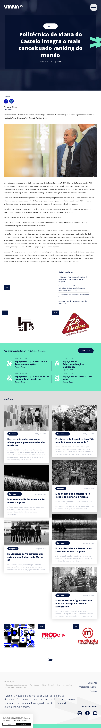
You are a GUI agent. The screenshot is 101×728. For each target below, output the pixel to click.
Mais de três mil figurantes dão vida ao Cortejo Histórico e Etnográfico (73, 603)
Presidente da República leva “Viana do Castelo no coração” (74, 441)
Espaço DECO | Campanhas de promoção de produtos (32, 378)
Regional (50, 26)
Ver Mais (86, 350)
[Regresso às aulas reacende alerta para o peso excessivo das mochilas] (26, 429)
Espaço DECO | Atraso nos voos (77, 378)
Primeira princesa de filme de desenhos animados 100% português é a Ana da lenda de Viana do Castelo (72, 288)
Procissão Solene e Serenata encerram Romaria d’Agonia (73, 550)
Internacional (14, 494)
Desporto (13, 549)
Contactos (92, 682)
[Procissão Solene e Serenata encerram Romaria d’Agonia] (74, 539)
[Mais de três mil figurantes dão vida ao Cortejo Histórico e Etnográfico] (74, 591)
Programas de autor (88, 687)
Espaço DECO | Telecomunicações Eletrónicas (73, 364)
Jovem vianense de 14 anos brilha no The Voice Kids (73, 302)
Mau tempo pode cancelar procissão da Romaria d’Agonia (73, 495)
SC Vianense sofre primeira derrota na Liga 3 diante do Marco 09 (25, 557)
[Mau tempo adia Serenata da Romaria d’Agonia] (26, 490)
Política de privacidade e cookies (15, 685)
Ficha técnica (34, 685)
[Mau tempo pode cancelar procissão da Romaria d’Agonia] (74, 484)
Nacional (12, 434)
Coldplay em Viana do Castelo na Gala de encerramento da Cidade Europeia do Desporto (73, 279)
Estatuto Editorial (48, 685)
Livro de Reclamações (64, 685)
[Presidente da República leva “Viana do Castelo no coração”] (74, 429)
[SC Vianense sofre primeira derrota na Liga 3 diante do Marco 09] (26, 544)
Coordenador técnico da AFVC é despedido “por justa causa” (74, 296)
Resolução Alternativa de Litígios (15, 687)
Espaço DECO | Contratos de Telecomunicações (31, 363)
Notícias (93, 691)
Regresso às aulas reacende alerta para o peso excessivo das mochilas (26, 442)
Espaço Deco (20, 367)
